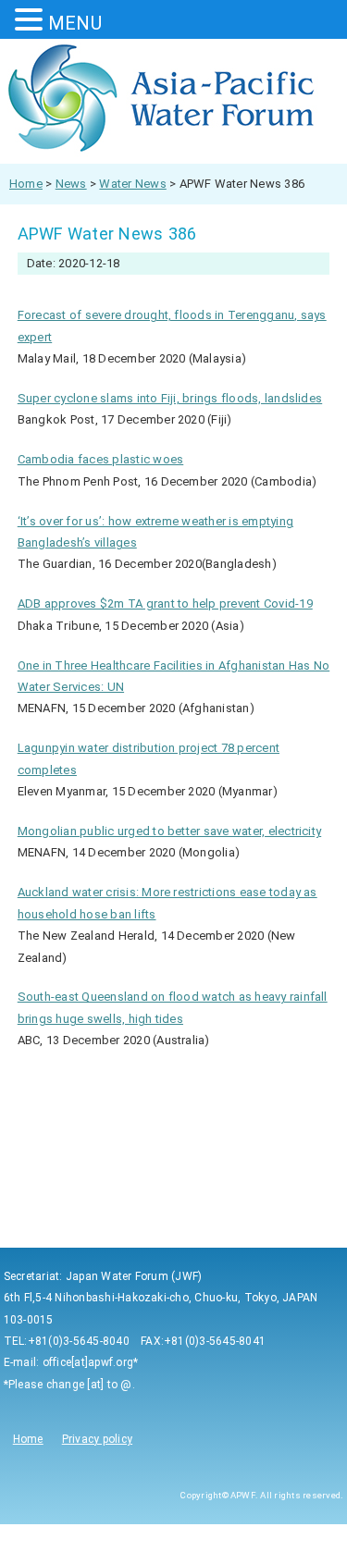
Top (331, 1548)
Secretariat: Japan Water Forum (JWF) (103, 1276)
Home (28, 1439)
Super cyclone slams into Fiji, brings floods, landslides (170, 398)
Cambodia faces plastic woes (100, 459)
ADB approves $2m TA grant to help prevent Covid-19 (165, 603)
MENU (75, 23)
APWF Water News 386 (107, 233)
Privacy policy (97, 1439)
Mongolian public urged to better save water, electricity (169, 831)
